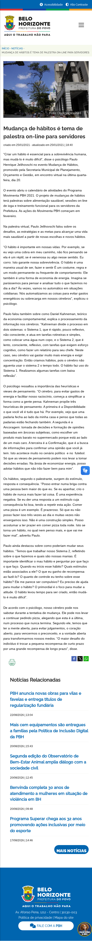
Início (5, 48)
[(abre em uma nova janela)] (80, 658)
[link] (45, 925)
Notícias (17, 48)
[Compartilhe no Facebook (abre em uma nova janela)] (74, 658)
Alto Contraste (79, 4)
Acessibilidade (53, 4)
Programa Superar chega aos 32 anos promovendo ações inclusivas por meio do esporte (47, 824)
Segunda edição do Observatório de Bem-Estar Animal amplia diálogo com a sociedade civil (48, 762)
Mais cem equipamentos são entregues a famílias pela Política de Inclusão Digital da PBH (49, 730)
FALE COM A (49, 926)
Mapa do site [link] (63, 917)
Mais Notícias (71, 850)
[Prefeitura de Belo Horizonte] (26, 23)
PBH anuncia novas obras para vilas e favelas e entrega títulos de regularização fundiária (45, 699)
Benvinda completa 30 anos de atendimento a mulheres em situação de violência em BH (49, 793)
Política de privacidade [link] (35, 917)
